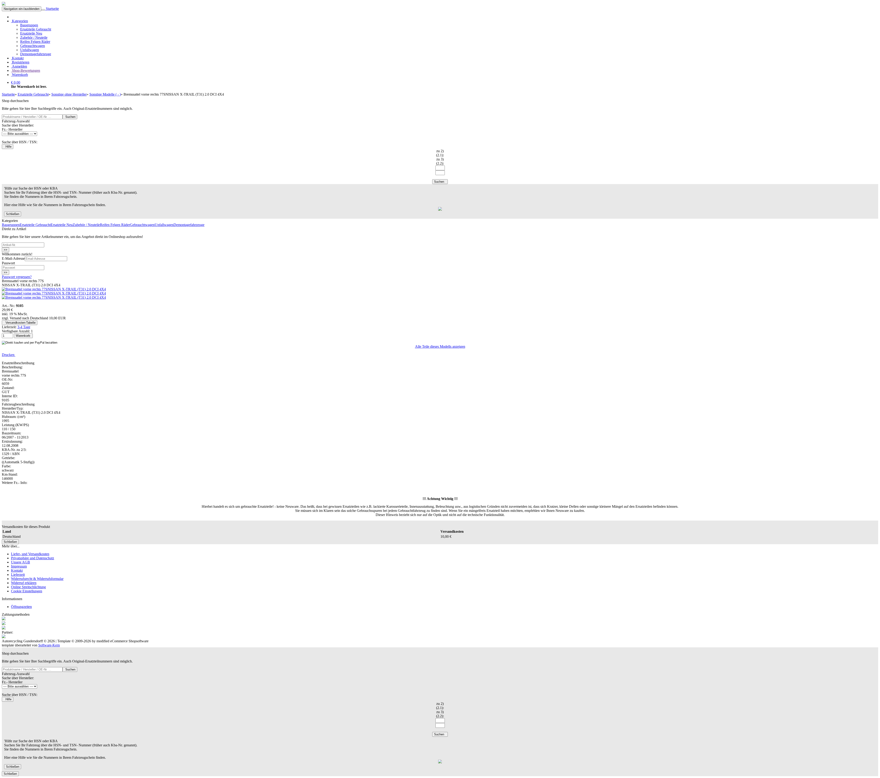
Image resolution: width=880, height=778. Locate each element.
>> (5, 249)
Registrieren (20, 62)
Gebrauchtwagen (32, 46)
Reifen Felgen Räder (35, 42)
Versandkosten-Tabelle (20, 322)
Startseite (52, 9)
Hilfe (7, 146)
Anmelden (19, 66)
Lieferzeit (18, 575)
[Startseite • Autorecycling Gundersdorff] (4, 4)
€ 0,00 (15, 82)
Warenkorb (19, 75)
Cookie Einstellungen (26, 591)
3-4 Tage (23, 327)
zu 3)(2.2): (440, 161)
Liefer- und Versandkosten (30, 554)
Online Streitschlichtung (28, 587)
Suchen (69, 117)
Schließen (12, 214)
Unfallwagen (29, 50)
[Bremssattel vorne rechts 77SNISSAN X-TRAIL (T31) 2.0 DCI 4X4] (54, 289)
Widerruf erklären (23, 583)
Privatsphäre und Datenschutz (32, 558)
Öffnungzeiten (21, 607)
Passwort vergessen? (17, 277)
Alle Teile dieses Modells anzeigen (440, 346)
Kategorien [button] (19, 21)
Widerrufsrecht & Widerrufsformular (37, 579)
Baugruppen (29, 25)
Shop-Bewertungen (25, 70)
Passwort (8, 263)
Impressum (19, 566)
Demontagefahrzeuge (35, 54)
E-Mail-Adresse (13, 258)
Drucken (8, 355)
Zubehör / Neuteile (33, 37)
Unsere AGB (20, 562)
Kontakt (17, 58)
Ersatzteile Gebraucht (35, 29)
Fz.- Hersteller (12, 129)
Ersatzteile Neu (31, 33)
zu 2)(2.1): (440, 153)
